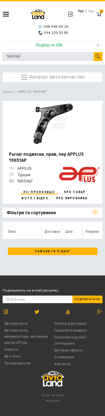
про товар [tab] (75, 192)
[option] (53, 123)
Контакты (62, 364)
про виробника (72, 198)
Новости (11, 349)
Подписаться (87, 299)
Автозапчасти (16, 323)
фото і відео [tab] (34, 198)
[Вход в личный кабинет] (70, 14)
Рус (81, 11)
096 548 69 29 (56, 26)
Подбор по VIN (49, 45)
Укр (91, 11)
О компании (64, 357)
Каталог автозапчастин (56, 77)
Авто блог (12, 356)
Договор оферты (68, 350)
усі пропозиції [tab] (39, 192)
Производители (17, 363)
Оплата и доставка (70, 323)
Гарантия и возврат (70, 330)
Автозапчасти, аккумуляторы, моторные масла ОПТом (26, 336)
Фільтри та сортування (31, 213)
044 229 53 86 (56, 32)
